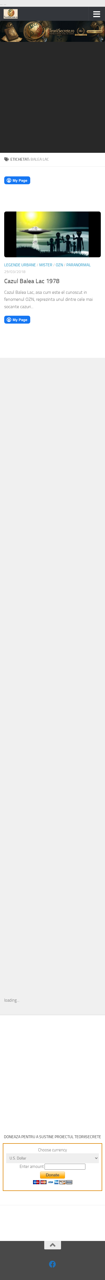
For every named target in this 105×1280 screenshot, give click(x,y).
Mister (45, 265)
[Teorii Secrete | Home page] (13, 14)
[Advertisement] (52, 97)
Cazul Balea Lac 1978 (31, 281)
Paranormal (78, 265)
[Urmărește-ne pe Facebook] (52, 1264)
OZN (59, 265)
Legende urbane (20, 265)
